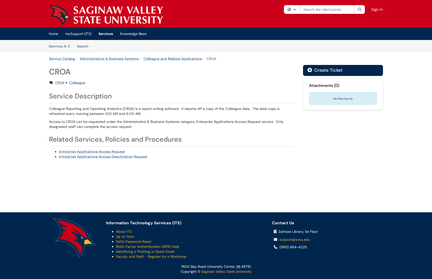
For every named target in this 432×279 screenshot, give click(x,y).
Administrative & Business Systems (109, 58)
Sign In (377, 9)
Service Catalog (62, 58)
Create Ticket (327, 70)
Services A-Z (59, 46)
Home (53, 33)
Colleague (77, 82)
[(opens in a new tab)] (106, 15)
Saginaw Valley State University (226, 271)
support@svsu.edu (295, 239)
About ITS (124, 231)
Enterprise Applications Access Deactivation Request (103, 156)
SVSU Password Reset (133, 241)
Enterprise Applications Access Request (92, 151)
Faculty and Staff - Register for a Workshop (151, 256)
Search (84, 46)
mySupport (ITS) (78, 33)
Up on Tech (125, 236)
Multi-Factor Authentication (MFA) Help (147, 246)
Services (105, 33)
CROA (59, 82)
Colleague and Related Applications (173, 58)
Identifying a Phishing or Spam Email (145, 251)
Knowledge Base (133, 33)
